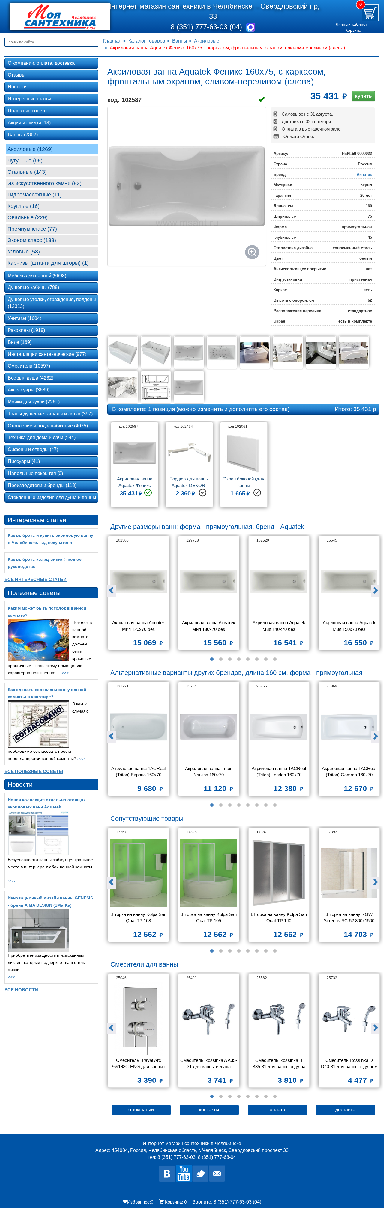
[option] (134, 467)
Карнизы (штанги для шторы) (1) (48, 263)
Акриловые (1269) (30, 149)
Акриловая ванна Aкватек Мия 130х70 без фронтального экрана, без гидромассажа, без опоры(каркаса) (209, 626)
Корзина (353, 30)
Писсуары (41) (24, 461)
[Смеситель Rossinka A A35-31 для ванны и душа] (208, 1019)
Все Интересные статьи (35, 579)
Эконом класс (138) (32, 240)
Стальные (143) (27, 172)
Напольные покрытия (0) (35, 473)
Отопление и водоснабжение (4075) (48, 425)
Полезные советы (28, 110)
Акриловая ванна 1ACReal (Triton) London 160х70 (279, 771)
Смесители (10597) (29, 365)
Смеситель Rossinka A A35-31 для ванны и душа (208, 1063)
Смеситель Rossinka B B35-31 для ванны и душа (278, 1063)
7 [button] (266, 659)
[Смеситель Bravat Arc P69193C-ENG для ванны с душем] (138, 1019)
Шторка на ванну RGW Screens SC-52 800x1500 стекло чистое (350, 918)
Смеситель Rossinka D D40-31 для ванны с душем (349, 1063)
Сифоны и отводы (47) (33, 449)
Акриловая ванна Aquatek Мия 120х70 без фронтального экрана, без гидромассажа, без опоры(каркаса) (139, 626)
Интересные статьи (29, 98)
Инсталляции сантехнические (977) (47, 354)
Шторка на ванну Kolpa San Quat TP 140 (279, 917)
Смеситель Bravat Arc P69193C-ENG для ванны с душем (138, 1064)
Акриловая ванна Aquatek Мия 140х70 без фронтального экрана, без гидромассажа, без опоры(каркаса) (279, 626)
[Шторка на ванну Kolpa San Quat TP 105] (208, 873)
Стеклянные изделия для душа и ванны (52, 497)
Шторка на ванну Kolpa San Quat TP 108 (138, 917)
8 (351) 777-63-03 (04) (207, 27)
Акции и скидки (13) (29, 122)
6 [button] (257, 659)
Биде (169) (20, 342)
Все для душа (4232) (30, 377)
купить (363, 96)
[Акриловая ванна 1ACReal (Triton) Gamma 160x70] (349, 727)
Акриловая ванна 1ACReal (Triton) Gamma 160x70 (349, 771)
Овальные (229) (28, 217)
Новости (17, 86)
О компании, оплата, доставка (41, 63)
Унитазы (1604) (24, 318)
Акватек (364, 174)
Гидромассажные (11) (35, 195)
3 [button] (230, 659)
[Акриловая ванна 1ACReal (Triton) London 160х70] (279, 727)
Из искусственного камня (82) (45, 183)
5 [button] (248, 659)
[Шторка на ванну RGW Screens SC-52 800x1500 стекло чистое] (349, 873)
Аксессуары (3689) (29, 389)
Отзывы (17, 75)
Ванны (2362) (23, 134)
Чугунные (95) (25, 161)
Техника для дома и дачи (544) (42, 437)
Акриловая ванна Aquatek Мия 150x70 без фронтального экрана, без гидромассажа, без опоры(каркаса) (349, 626)
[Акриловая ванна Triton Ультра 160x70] (208, 727)
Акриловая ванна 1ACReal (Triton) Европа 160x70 (139, 771)
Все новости (21, 989)
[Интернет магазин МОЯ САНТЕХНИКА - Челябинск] (52, 16)
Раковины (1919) (26, 330)
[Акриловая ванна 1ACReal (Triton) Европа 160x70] (138, 727)
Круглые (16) (24, 206)
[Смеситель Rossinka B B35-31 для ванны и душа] (279, 1019)
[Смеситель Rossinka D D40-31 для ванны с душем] (349, 1019)
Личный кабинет (352, 24)
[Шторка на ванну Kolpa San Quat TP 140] (279, 873)
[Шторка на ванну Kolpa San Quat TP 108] (138, 873)
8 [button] (275, 659)
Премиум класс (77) (32, 229)
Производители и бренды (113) (42, 485)
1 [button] (212, 659)
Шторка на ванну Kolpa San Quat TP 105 (209, 917)
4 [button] (239, 659)
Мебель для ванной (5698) (37, 275)
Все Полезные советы (33, 771)
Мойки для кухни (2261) (34, 401)
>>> (65, 672)
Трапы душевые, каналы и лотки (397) (50, 413)
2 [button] (221, 659)
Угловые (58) (24, 252)
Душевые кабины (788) (33, 287)
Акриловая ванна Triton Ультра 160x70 (209, 771)
